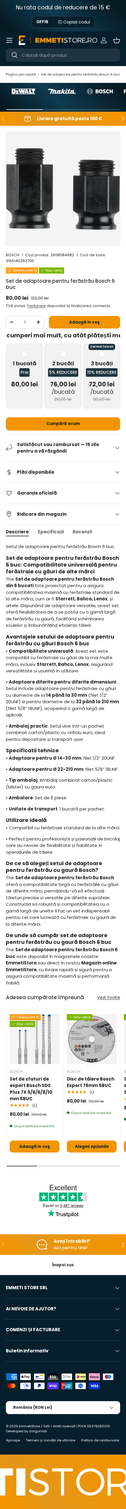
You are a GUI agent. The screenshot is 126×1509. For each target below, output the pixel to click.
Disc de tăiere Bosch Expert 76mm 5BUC (90, 1082)
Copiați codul (76, 22)
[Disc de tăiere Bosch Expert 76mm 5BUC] (92, 1039)
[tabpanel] (63, 767)
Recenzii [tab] (82, 532)
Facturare (36, 306)
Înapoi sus (63, 1265)
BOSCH (12, 255)
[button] (116, 40)
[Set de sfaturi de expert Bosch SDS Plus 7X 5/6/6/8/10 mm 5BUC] (34, 1039)
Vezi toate (108, 997)
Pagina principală (21, 74)
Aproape (13, 1440)
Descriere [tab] (17, 532)
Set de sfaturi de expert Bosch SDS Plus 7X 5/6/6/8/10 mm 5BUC (31, 1089)
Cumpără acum (63, 423)
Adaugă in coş (84, 322)
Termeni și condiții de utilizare (50, 1440)
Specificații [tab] (51, 532)
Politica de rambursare (100, 1440)
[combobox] (63, 55)
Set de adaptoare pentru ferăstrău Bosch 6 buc (80, 74)
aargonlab (38, 1431)
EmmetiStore (29, 1426)
